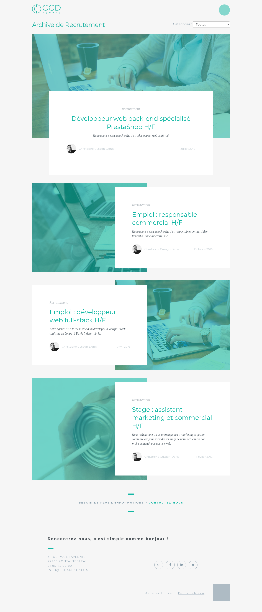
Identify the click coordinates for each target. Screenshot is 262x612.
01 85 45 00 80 (60, 565)
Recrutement (131, 109)
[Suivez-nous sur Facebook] (170, 565)
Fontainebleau (191, 593)
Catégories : (182, 24)
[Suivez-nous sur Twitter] (193, 565)
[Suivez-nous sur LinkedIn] (181, 565)
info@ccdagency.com (68, 570)
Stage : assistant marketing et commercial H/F (172, 418)
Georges (222, 592)
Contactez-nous (166, 502)
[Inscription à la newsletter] (158, 565)
